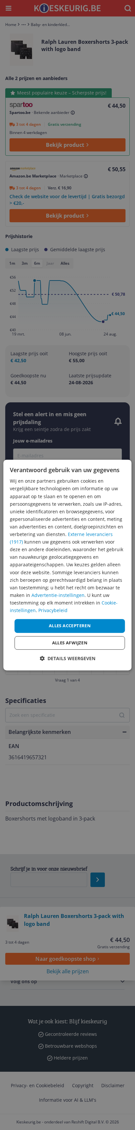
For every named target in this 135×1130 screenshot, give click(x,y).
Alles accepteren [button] (70, 626)
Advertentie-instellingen (58, 595)
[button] (67, 658)
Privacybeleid (53, 610)
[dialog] (67, 565)
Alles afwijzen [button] (70, 643)
